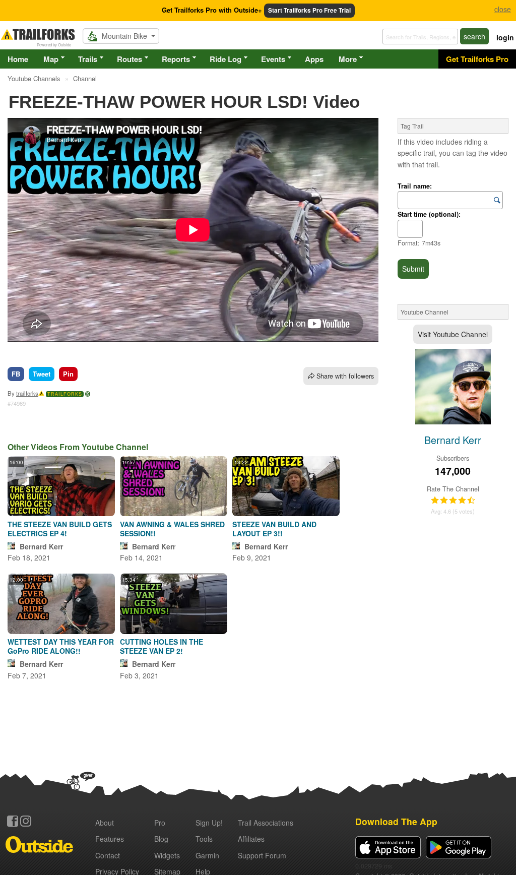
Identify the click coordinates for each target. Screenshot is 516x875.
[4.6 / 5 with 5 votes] (453, 500)
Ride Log (225, 59)
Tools (204, 839)
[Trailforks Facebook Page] (12, 821)
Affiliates (251, 839)
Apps (314, 59)
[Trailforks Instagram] (25, 821)
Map (50, 59)
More (348, 59)
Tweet (41, 374)
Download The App (396, 821)
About (104, 823)
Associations (265, 823)
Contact (107, 855)
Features (109, 839)
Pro (159, 823)
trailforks (27, 393)
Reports (176, 59)
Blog (161, 839)
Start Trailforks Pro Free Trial (309, 10)
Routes (129, 59)
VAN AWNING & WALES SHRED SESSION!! (172, 529)
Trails (87, 59)
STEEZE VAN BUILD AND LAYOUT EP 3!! (274, 529)
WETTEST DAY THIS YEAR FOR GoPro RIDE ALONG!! (61, 646)
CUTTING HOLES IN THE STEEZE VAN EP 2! (161, 646)
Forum (262, 855)
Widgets (167, 855)
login (505, 37)
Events (273, 59)
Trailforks (64, 394)
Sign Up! (209, 823)
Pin (68, 374)
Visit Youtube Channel (453, 334)
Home (18, 59)
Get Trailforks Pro (477, 59)
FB (16, 374)
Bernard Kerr (41, 546)
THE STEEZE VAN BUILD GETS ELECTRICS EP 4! (60, 529)
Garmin (207, 855)
